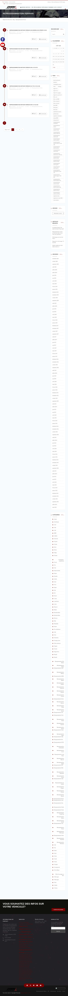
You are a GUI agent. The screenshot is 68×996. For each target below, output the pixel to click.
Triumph (56, 864)
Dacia (55, 547)
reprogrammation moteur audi (56, 136)
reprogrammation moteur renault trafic (57, 186)
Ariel (55, 524)
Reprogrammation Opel (58, 778)
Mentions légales (24, 992)
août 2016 (54, 370)
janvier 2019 (54, 289)
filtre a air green (56, 101)
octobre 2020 (55, 261)
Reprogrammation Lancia (60, 751)
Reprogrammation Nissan (60, 776)
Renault (55, 654)
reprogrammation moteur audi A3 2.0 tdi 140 (57, 143)
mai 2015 (54, 412)
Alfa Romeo (56, 521)
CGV (29, 992)
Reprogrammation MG (58, 765)
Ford (55, 567)
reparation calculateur (57, 115)
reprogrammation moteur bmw (56, 151)
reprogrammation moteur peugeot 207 (57, 180)
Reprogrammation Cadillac (60, 683)
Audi (55, 527)
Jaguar (55, 587)
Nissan (55, 626)
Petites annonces (57, 643)
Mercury (55, 618)
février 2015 (54, 420)
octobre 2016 (55, 364)
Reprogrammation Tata (58, 823)
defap (54, 86)
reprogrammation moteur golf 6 (56, 167)
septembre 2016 (55, 367)
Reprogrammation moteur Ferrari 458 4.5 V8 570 (23, 67)
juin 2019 (54, 275)
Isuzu (55, 581)
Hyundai (55, 576)
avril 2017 (54, 348)
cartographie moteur (57, 84)
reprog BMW (55, 118)
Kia (55, 593)
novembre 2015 (55, 395)
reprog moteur (56, 120)
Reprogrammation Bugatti (60, 679)
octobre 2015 (55, 398)
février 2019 (54, 286)
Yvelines (55, 888)
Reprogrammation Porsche (60, 791)
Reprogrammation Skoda (59, 807)
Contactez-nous (58, 909)
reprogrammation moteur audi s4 (56, 147)
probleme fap (55, 113)
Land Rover (56, 601)
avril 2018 (54, 314)
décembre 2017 (55, 325)
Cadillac (55, 535)
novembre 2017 (55, 328)
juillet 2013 (54, 473)
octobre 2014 (55, 431)
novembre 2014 (55, 429)
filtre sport (55, 109)
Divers (55, 549)
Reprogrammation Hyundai (60, 724)
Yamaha (55, 885)
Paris (55, 634)
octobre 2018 (55, 297)
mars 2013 (54, 484)
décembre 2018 (55, 292)
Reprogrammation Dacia (59, 698)
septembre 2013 (55, 468)
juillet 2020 (54, 269)
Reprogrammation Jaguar (60, 735)
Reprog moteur (26, 7)
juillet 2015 (54, 406)
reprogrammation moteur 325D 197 (56, 133)
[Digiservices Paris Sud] (11, 7)
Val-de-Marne (57, 870)
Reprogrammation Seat (58, 803)
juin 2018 (54, 308)
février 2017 (54, 353)
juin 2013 (54, 476)
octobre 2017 (55, 331)
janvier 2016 (54, 389)
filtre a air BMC (56, 99)
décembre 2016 (55, 359)
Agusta (55, 519)
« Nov (54, 67)
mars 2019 (54, 283)
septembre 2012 (55, 501)
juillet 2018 (54, 306)
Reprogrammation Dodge (60, 706)
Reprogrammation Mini (58, 767)
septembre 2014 (55, 434)
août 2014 (54, 437)
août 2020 (54, 266)
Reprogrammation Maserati (60, 759)
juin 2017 (54, 342)
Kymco (55, 595)
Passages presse (57, 640)
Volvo (55, 882)
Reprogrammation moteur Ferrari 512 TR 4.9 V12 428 (24, 86)
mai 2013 (54, 479)
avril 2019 (54, 280)
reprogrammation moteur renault (56, 183)
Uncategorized (57, 867)
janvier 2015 (54, 423)
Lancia (55, 598)
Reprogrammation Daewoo (60, 702)
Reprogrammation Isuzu (59, 729)
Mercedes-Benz (57, 612)
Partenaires (56, 637)
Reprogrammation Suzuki (60, 821)
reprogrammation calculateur (56, 123)
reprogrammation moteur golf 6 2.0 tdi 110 (57, 171)
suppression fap (56, 195)
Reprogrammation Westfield (60, 839)
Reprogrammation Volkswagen (60, 832)
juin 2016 (54, 375)
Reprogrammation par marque (15, 33)
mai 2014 (54, 445)
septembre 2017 (55, 334)
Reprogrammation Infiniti (60, 728)
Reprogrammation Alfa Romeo (59, 662)
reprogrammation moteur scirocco (56, 190)
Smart (55, 853)
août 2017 (54, 336)
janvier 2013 (54, 490)
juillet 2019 (54, 272)
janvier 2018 (54, 322)
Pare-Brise (59, 991)
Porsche (55, 648)
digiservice (55, 88)
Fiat (55, 565)
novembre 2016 (55, 361)
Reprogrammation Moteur (41, 991)
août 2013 (54, 470)
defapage (59, 86)
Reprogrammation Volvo (59, 835)
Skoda (55, 850)
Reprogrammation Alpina (60, 666)
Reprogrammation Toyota (60, 828)
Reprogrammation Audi (58, 668)
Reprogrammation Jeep (58, 736)
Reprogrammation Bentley (60, 673)
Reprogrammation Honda (60, 720)
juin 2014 (54, 443)
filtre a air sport (56, 103)
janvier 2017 (54, 356)
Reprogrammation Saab (58, 800)
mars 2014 (54, 451)
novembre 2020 (55, 258)
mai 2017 (54, 345)
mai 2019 (54, 278)
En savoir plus (43, 39)
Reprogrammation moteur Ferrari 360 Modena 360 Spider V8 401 (28, 30)
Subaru (55, 856)
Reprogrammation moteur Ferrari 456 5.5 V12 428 (23, 48)
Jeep (55, 590)
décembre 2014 (55, 426)
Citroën (55, 544)
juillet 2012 (54, 504)
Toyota (55, 861)
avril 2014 (54, 448)
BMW (55, 533)
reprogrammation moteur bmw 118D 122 (57, 154)
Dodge (55, 552)
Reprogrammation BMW (59, 676)
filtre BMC (55, 105)
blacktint (55, 82)
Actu (55, 7)
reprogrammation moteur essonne (56, 161)
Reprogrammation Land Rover (59, 755)
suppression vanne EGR (57, 198)
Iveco (55, 584)
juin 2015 (54, 409)
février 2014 (54, 454)
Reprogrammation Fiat (58, 712)
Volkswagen (56, 876)
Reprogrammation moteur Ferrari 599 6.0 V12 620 (23, 104)
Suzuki (55, 858)
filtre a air (55, 96)
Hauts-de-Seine (57, 570)
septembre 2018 (55, 300)
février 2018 (54, 320)
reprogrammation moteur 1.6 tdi (56, 129)
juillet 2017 (54, 339)
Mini (55, 620)
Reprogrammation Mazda (60, 763)
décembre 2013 (55, 459)
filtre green (55, 107)
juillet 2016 (54, 373)
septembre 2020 (55, 264)
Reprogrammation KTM (59, 742)
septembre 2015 (55, 401)
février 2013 (54, 487)
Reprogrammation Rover (59, 798)
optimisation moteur (57, 111)
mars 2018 (54, 317)
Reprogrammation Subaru (60, 817)
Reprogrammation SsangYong (60, 813)
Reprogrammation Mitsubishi (60, 773)
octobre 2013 (55, 465)
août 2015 (54, 403)
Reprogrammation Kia (58, 739)
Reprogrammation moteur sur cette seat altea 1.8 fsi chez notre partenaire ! (57, 233)
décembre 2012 (55, 493)
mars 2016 (54, 384)
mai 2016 (54, 378)
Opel (55, 632)
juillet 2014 (54, 440)
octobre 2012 (55, 498)
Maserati (55, 606)
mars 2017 (54, 350)
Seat (55, 847)
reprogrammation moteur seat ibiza (56, 193)
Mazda (55, 609)
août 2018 (54, 303)
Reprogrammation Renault (60, 795)
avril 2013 (54, 482)
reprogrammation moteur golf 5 (56, 164)
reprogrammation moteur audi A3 (56, 139)
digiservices (55, 90)
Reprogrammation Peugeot (60, 787)
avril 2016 (54, 381)
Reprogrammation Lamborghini (60, 747)
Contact (59, 7)
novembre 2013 (55, 462)
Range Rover (56, 651)
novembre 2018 (55, 294)
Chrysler (55, 541)
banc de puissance (56, 80)
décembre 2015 (55, 392)
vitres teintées (56, 200)
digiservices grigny (57, 92)
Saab (55, 844)
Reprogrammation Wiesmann (60, 843)
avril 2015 (54, 415)
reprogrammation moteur (56, 126)
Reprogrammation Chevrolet (60, 687)
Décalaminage (38, 7)
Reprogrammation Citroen (60, 695)
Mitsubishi (56, 623)
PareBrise (51, 7)
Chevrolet (56, 538)
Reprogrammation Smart (59, 809)
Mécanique (45, 7)
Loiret (55, 604)
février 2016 (54, 387)
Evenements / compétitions (61, 560)
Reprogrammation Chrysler (60, 691)
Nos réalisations (57, 629)
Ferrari (55, 562)
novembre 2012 (55, 496)
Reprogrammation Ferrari (37, 32)
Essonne (55, 555)
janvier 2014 (54, 457)
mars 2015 (54, 417)
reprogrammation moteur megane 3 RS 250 (57, 176)
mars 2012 (54, 507)
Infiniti (55, 579)
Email (52, 926)
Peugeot (55, 646)
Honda (55, 573)
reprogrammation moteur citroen (56, 157)
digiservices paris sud (57, 94)
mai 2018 (54, 311)
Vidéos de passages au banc (59, 875)
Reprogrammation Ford (58, 715)
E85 (32, 7)
